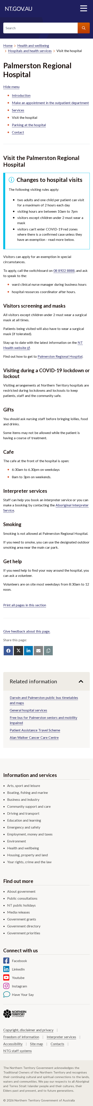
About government (21, 891)
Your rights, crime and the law (29, 862)
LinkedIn (18, 969)
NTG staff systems (17, 1051)
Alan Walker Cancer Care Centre (34, 737)
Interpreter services (61, 1037)
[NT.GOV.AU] (18, 8)
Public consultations (22, 898)
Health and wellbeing (33, 45)
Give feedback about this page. (26, 631)
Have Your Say (23, 994)
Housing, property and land (27, 855)
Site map (36, 1044)
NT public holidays (21, 905)
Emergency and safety (23, 827)
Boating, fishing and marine (27, 792)
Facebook (19, 961)
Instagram (19, 986)
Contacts (57, 1044)
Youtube (18, 977)
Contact (18, 132)
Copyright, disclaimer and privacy (28, 1030)
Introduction (21, 95)
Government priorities (23, 933)
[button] (48, 650)
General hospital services (28, 710)
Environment (16, 841)
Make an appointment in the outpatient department (50, 103)
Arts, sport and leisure (23, 785)
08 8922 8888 (64, 270)
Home (8, 45)
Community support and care (29, 806)
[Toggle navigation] (83, 8)
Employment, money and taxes (30, 834)
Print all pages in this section (24, 605)
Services (18, 110)
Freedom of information (21, 1037)
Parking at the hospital (29, 125)
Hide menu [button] (11, 87)
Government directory (23, 926)
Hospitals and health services (30, 51)
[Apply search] (84, 28)
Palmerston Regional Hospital (60, 356)
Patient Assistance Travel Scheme (35, 730)
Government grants (21, 919)
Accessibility (12, 1044)
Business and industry (23, 799)
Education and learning (24, 820)
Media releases (18, 912)
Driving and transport (23, 813)
